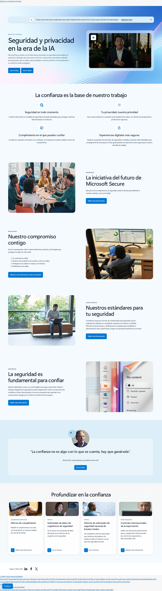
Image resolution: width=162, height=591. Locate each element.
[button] (80, 467)
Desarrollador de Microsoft (105, 579)
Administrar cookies (65, 589)
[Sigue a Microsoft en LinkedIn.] (26, 569)
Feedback (7, 586)
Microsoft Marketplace (30, 582)
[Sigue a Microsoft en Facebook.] (31, 569)
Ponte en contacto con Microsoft (38, 589)
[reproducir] (93, 37)
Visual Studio (77, 582)
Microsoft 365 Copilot (75, 579)
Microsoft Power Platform (47, 582)
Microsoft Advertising (59, 579)
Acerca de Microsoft (96, 582)
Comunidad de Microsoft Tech (10, 582)
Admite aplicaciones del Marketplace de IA (141, 579)
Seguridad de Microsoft (17, 579)
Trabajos (85, 582)
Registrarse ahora (126, 20)
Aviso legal (77, 589)
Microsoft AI (4, 579)
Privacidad (54, 589)
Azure (28, 579)
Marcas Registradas (88, 589)
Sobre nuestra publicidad (104, 589)
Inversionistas (125, 582)
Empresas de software (64, 582)
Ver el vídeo (27, 70)
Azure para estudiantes (15, 576)
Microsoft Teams (89, 579)
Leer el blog (14, 70)
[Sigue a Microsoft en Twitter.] (36, 569)
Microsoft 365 (46, 579)
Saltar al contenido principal (10, 1)
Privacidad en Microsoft (111, 582)
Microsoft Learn (120, 579)
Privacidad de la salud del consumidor (13, 589)
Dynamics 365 (36, 579)
